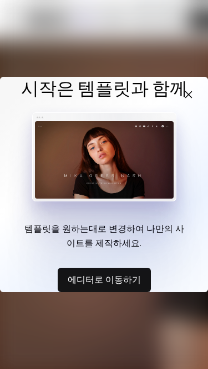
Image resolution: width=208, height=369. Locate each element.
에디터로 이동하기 (104, 279)
